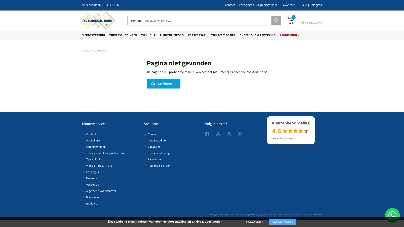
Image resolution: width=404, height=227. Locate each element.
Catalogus (92, 172)
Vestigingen (246, 5)
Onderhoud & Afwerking (257, 35)
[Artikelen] (304, 20)
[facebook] (207, 134)
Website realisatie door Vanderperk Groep (302, 214)
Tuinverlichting (171, 35)
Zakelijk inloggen (311, 5)
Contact (230, 5)
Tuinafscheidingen (123, 35)
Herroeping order (159, 166)
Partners (91, 178)
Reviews (91, 203)
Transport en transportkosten (105, 153)
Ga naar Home (161, 83)
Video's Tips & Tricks (99, 166)
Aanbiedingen (289, 35)
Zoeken (276, 20)
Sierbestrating (93, 35)
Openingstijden (268, 5)
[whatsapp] (240, 134)
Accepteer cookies (282, 221)
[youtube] (218, 134)
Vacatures (92, 184)
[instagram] (229, 134)
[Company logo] (97, 20)
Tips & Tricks (94, 159)
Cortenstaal (197, 35)
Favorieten (288, 5)
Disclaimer (92, 197)
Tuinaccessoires (223, 35)
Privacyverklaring (159, 153)
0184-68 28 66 (110, 5)
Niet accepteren (254, 221)
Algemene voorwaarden (101, 191)
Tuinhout (148, 35)
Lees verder (213, 221)
